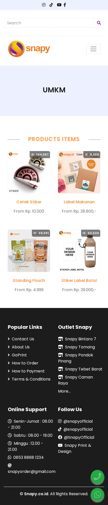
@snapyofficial (78, 421)
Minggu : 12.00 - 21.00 (25, 446)
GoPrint (19, 355)
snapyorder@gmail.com (30, 471)
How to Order (25, 363)
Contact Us (23, 339)
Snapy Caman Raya (75, 380)
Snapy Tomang (80, 347)
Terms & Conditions (31, 379)
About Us (21, 347)
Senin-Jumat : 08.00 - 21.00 (30, 424)
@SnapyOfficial (79, 437)
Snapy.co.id (36, 494)
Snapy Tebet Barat (83, 369)
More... (64, 391)
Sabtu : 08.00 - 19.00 (33, 435)
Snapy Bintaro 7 (80, 339)
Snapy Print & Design (74, 448)
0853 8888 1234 (28, 457)
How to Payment (28, 371)
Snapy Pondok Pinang (75, 358)
